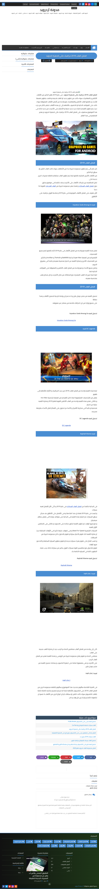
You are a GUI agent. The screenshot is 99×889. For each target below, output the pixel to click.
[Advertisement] (49, 29)
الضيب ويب (47, 841)
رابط (19, 868)
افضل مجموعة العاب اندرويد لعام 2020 (84, 748)
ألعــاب (87, 47)
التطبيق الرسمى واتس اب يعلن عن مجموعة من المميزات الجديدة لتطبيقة (38, 876)
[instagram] (89, 4)
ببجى (28, 841)
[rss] (16, 886)
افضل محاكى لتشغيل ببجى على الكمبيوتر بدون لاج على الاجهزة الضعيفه (74, 732)
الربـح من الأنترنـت (36, 47)
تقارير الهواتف (90, 845)
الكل (37, 841)
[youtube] (86, 4)
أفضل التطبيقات (68, 841)
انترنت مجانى (60, 867)
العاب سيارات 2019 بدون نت (88, 736)
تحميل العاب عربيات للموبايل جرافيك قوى (83, 740)
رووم (61, 845)
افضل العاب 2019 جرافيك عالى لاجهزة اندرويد (82, 729)
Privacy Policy (54, 4)
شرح (53, 845)
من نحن (25, 4)
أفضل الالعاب (63, 61)
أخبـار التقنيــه (66, 47)
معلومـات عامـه (24, 47)
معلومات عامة (43, 845)
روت (81, 47)
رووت (69, 845)
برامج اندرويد (18, 841)
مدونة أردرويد (49, 9)
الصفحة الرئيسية (72, 61)
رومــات (75, 47)
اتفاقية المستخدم (34, 4)
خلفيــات (47, 47)
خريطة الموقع (44, 4)
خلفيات (78, 845)
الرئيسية (74, 4)
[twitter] (83, 4)
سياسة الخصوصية (64, 4)
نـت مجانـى (56, 47)
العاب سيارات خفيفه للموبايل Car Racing (84, 725)
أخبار (92, 841)
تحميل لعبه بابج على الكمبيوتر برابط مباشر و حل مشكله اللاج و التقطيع (74, 744)
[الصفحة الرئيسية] (94, 47)
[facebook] (80, 4)
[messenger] (92, 4)
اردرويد (45, 881)
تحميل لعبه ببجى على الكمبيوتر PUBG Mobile (82, 721)
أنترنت (57, 841)
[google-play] (95, 4)
